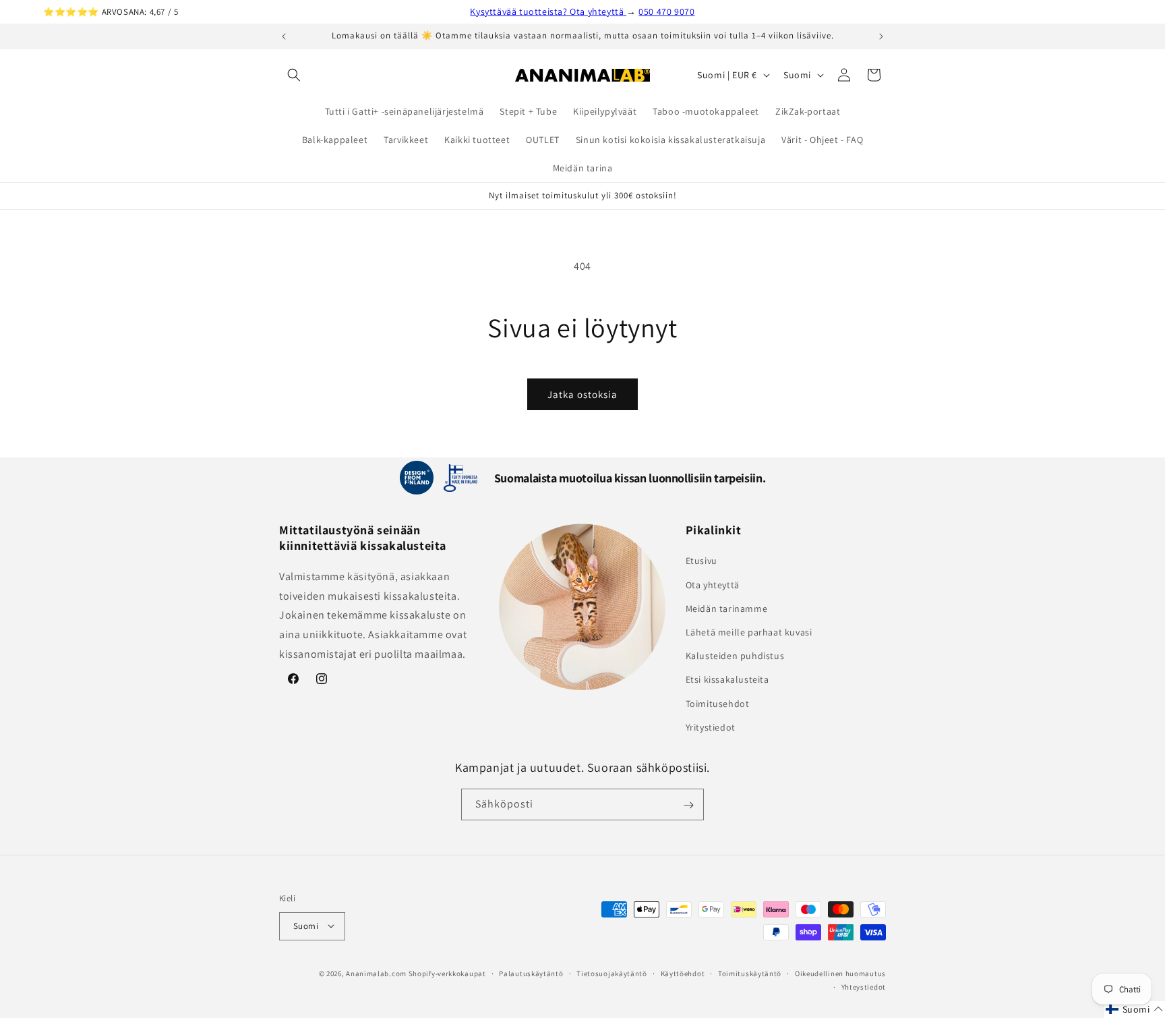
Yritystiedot (711, 727)
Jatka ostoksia (582, 394)
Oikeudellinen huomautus (840, 973)
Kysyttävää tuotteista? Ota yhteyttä (548, 11)
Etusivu (701, 561)
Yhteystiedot (863, 986)
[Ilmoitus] (881, 36)
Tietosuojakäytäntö (611, 973)
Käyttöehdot (683, 973)
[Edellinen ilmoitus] (284, 36)
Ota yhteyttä (713, 585)
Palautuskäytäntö (531, 973)
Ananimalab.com (376, 973)
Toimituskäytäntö (749, 973)
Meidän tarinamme (727, 608)
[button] (294, 75)
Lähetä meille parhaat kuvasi (749, 632)
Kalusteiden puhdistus (735, 656)
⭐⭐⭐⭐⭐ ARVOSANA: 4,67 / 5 (110, 12)
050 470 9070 (666, 11)
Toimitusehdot (718, 704)
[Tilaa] (688, 805)
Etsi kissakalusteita (727, 680)
